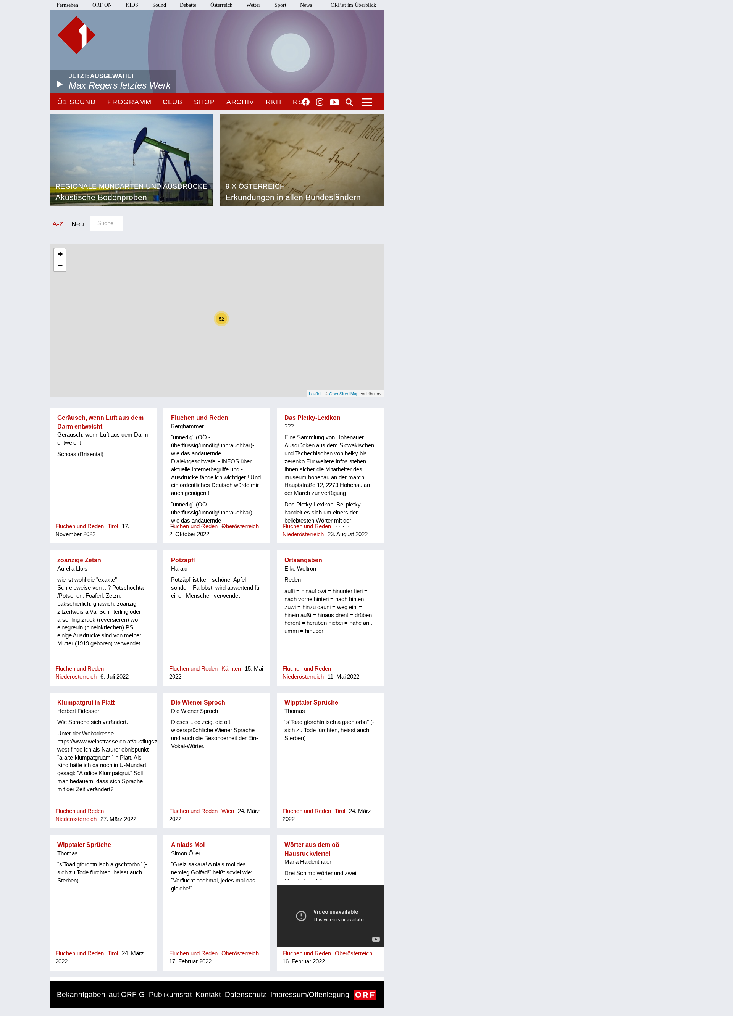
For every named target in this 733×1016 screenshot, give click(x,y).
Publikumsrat (170, 994)
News (306, 5)
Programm (129, 102)
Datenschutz (245, 994)
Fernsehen (67, 5)
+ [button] (60, 254)
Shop (204, 102)
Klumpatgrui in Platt (86, 702)
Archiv (240, 102)
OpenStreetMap (343, 393)
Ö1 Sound (76, 102)
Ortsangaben (303, 560)
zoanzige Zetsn (79, 560)
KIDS (132, 5)
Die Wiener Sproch (198, 702)
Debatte (188, 5)
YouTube (334, 102)
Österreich (221, 5)
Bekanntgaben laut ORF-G (101, 994)
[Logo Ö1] (76, 35)
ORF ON (102, 5)
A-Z (57, 224)
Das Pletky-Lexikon (312, 417)
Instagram (319, 102)
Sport (280, 5)
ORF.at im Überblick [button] (353, 5)
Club (172, 102)
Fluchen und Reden (199, 417)
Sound (159, 5)
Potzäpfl (183, 560)
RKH (273, 102)
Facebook (306, 102)
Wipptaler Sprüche (311, 702)
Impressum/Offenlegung (309, 994)
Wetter (253, 5)
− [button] (60, 265)
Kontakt (208, 994)
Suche (349, 102)
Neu (77, 224)
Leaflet (315, 393)
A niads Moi (188, 845)
